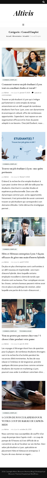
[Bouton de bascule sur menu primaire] (23, 25)
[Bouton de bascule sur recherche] (44, 2)
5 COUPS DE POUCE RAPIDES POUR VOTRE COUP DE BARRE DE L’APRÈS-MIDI (23, 421)
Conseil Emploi (10, 80)
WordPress (34, 474)
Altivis (23, 12)
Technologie (25, 331)
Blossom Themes (14, 474)
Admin (6, 93)
